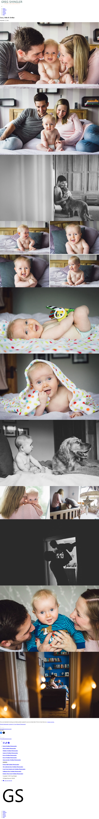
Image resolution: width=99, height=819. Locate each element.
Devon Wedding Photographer (10, 755)
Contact (4, 13)
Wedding (5, 9)
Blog (4, 14)
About (4, 11)
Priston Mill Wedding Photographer (11, 764)
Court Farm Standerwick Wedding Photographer (14, 769)
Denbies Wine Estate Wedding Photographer (13, 773)
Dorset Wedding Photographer (10, 757)
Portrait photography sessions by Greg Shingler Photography (13, 724)
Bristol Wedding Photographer (10, 746)
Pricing (4, 12)
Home (4, 8)
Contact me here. (50, 722)
